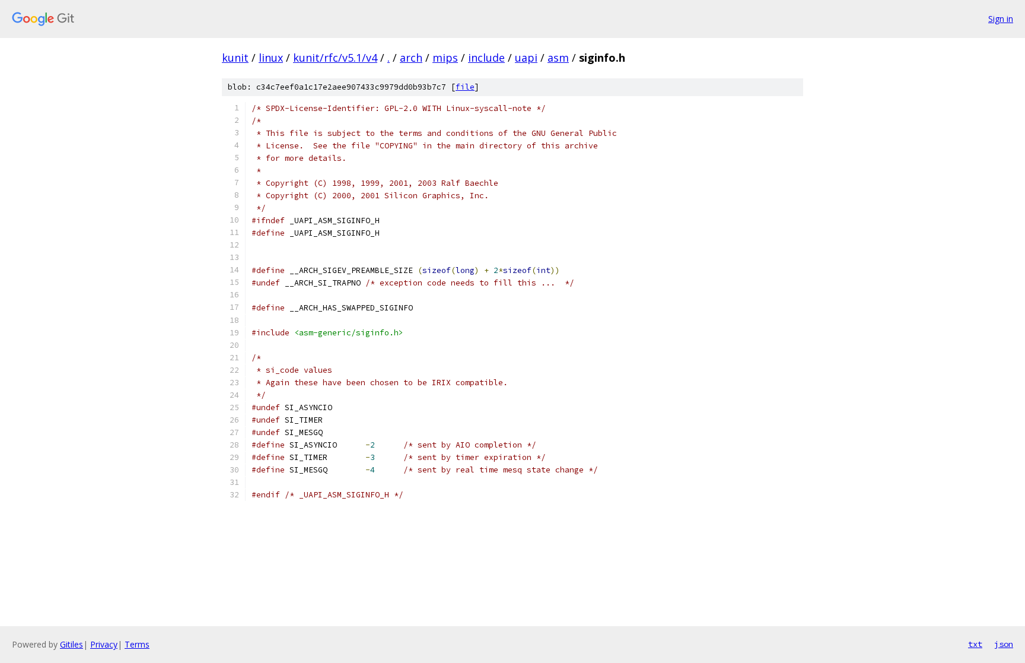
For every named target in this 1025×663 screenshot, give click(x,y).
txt (975, 644)
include (486, 57)
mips (445, 57)
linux (271, 57)
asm (558, 57)
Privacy (103, 644)
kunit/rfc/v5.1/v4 (335, 57)
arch (411, 57)
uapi (526, 57)
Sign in (1000, 18)
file (465, 87)
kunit (235, 57)
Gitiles (71, 644)
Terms (137, 644)
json (1003, 644)
